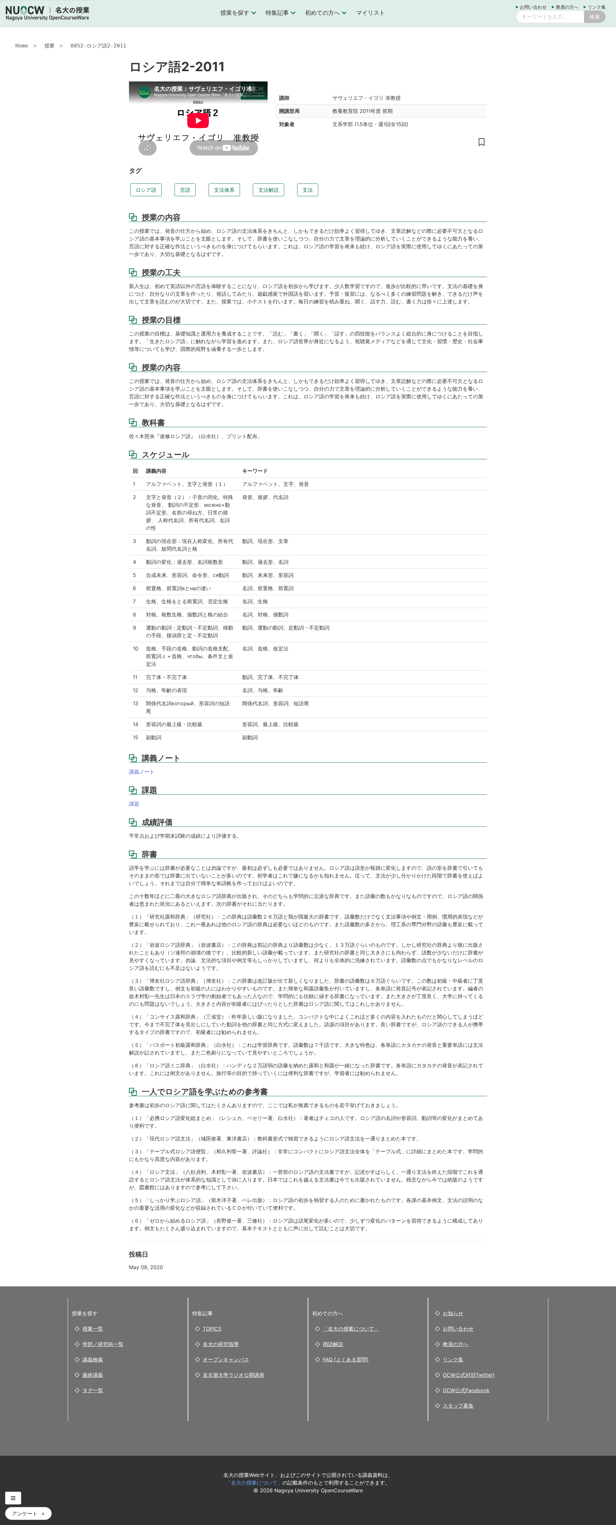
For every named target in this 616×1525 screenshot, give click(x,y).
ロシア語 (146, 190)
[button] (13, 1498)
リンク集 (597, 7)
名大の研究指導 (221, 1344)
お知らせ (453, 1313)
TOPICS (212, 1329)
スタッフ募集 (458, 1405)
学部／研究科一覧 (103, 1344)
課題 (134, 804)
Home (21, 46)
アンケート (25, 1513)
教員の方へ (567, 7)
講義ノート (142, 771)
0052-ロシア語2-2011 (98, 46)
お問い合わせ (533, 7)
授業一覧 (92, 1329)
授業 (49, 46)
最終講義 (92, 1375)
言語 (185, 190)
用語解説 (333, 1344)
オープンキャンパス (226, 1359)
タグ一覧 (92, 1390)
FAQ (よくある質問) (346, 1359)
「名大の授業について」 (351, 1329)
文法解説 (268, 190)
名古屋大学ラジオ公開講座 (233, 1375)
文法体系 (224, 190)
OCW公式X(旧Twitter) (469, 1375)
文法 (308, 190)
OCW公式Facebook (466, 1390)
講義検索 (92, 1359)
